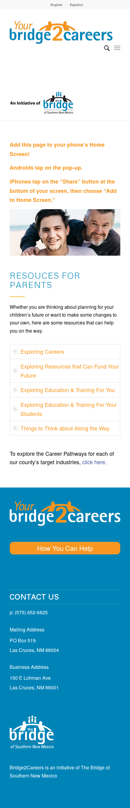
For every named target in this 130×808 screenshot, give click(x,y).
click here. (94, 462)
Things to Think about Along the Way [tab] (65, 428)
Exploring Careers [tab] (42, 351)
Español (76, 4)
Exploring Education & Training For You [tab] (68, 390)
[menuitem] (56, 4)
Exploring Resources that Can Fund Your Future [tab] (70, 370)
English (56, 4)
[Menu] (117, 47)
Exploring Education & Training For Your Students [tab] (69, 409)
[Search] (104, 48)
